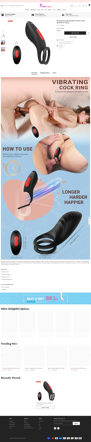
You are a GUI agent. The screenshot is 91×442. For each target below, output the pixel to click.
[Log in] (83, 5)
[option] (30, 43)
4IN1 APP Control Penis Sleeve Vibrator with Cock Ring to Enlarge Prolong (11, 368)
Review (54, 73)
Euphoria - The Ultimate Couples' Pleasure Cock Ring (33, 368)
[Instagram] (55, 428)
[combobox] (74, 6)
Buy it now (73, 37)
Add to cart (75, 33)
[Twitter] (58, 428)
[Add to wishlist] (88, 33)
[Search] (75, 6)
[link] (15, 15)
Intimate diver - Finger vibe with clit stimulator (78, 368)
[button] (3, 31)
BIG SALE (49, 1)
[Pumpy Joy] (45, 298)
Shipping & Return (45, 73)
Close (81, 1)
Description (34, 73)
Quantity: (59, 30)
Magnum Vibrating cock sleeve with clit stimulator (56, 368)
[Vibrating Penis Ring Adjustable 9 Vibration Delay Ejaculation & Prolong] (45, 391)
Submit (76, 423)
